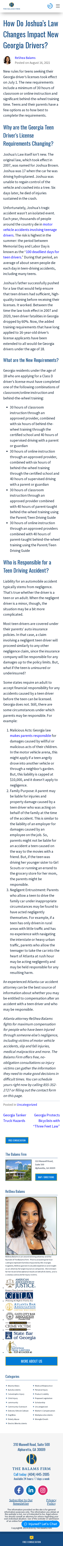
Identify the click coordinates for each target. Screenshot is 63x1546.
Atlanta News (13, 1385)
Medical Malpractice (43, 1385)
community (13, 1402)
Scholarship (40, 1402)
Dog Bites (12, 1415)
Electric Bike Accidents (17, 1423)
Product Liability (42, 1394)
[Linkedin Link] (31, 1490)
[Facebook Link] (19, 1490)
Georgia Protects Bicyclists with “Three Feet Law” (46, 1120)
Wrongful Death (41, 1419)
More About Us (31, 1361)
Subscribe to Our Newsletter (21, 1501)
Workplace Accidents (44, 1415)
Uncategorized (27, 1105)
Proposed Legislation (43, 1398)
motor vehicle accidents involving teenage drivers (30, 230)
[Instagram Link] (42, 1490)
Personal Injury (41, 1389)
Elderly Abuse (13, 1419)
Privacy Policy (51, 1501)
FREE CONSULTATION (17, 1140)
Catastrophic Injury (16, 1394)
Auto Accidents (14, 1389)
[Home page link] (11, 6)
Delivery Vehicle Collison (18, 1410)
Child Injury (13, 1398)
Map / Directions (46, 1177)
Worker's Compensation (45, 1410)
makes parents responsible (31, 735)
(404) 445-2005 (38, 1474)
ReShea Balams (25, 58)
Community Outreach (17, 1406)
